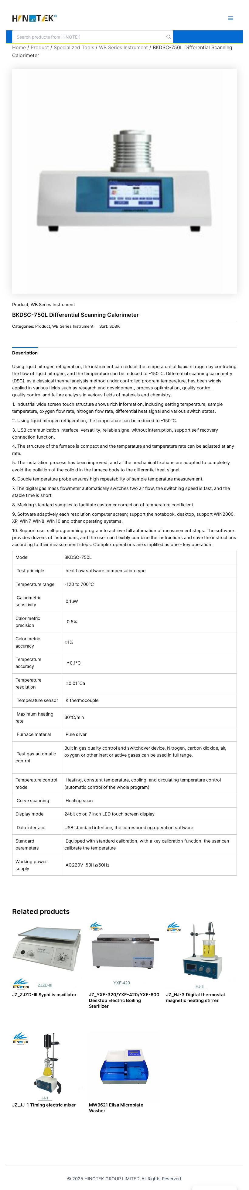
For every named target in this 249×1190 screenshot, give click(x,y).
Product (40, 47)
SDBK (114, 326)
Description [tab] (25, 353)
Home (19, 47)
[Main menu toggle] (231, 18)
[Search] (169, 37)
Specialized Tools (74, 47)
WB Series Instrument (123, 47)
